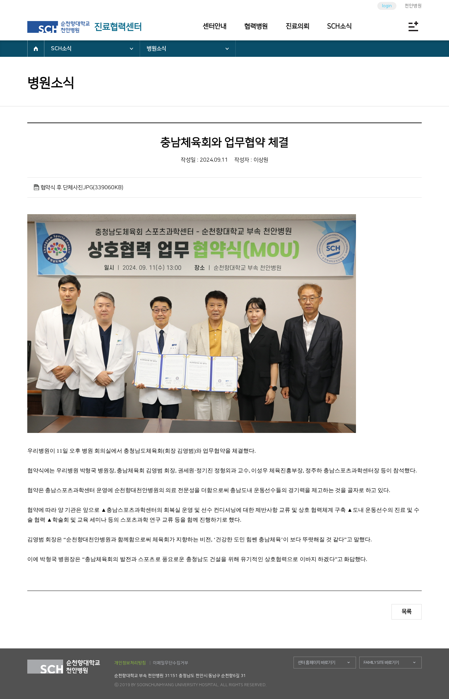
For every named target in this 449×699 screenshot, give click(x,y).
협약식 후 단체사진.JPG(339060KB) (81, 188)
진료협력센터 (118, 27)
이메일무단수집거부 (170, 663)
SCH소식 (339, 26)
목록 (407, 612)
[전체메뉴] (413, 26)
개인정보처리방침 (130, 663)
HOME (36, 48)
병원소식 (156, 49)
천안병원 (413, 6)
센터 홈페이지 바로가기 (316, 662)
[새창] (58, 27)
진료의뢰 (297, 26)
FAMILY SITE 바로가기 (381, 662)
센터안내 (214, 26)
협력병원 (256, 26)
